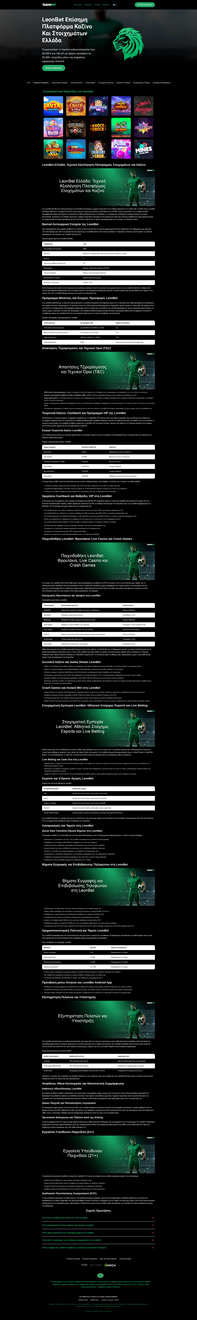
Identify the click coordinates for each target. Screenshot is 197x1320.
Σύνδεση (97, 5)
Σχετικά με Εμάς (125, 1259)
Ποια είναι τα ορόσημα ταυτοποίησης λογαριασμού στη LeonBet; (71, 1240)
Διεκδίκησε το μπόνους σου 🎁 (177, 1314)
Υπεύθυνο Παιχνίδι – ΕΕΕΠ (110, 1300)
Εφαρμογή (88, 5)
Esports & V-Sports (123, 83)
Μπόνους (106, 5)
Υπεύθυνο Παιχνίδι (73, 1259)
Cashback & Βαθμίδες (41, 83)
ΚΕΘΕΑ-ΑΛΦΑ (83, 1300)
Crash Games (90, 83)
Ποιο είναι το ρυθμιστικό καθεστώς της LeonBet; (65, 1218)
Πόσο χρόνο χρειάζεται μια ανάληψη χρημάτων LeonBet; (68, 1232)
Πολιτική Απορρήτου (89, 1259)
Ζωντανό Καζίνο (76, 83)
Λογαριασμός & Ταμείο (141, 83)
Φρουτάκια (78, 5)
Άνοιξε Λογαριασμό (53, 68)
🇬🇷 (114, 5)
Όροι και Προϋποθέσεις (108, 1259)
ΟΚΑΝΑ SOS (94, 1300)
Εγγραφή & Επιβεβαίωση (162, 83)
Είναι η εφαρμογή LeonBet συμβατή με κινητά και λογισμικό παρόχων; (74, 1247)
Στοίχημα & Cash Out (105, 83)
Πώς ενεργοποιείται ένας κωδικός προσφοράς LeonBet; (68, 1225)
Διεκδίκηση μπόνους (144, 5)
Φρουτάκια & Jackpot (60, 83)
